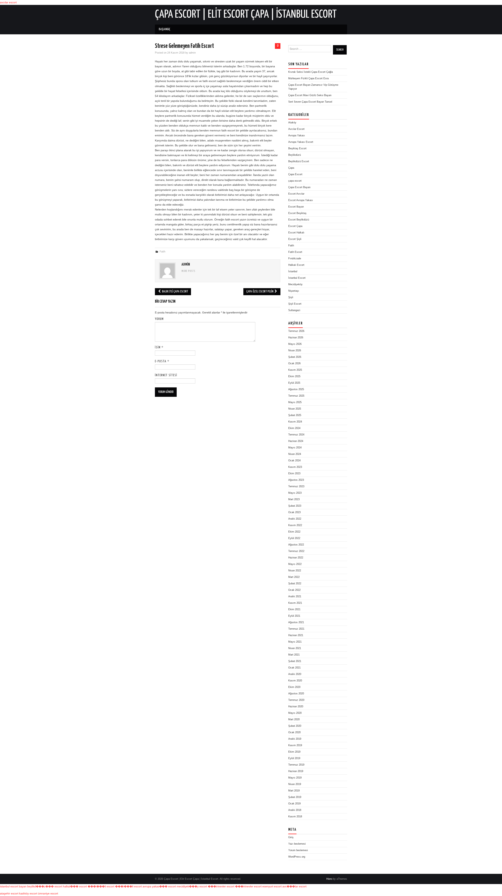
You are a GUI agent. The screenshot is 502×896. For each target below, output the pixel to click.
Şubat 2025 (294, 415)
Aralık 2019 (294, 739)
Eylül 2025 (294, 383)
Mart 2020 (294, 719)
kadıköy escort (28, 893)
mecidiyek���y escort (192, 886)
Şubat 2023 (294, 505)
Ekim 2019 (294, 751)
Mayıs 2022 (295, 564)
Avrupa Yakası (296, 135)
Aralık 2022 (294, 518)
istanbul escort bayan (13, 886)
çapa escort (295, 180)
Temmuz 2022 (296, 551)
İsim (159, 347)
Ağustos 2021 (296, 622)
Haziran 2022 (295, 557)
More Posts (188, 271)
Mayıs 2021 (295, 641)
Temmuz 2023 (296, 486)
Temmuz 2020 (296, 700)
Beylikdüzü (294, 155)
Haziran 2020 (295, 706)
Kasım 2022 (295, 525)
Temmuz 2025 (296, 395)
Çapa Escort (295, 174)
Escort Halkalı (296, 232)
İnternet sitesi (166, 375)
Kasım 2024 (295, 421)
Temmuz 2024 (296, 434)
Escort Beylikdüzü (298, 219)
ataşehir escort (9, 893)
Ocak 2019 (294, 803)
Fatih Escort (295, 252)
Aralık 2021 (294, 596)
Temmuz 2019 (296, 764)
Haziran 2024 (295, 441)
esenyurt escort (272, 886)
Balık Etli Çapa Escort (174, 291)
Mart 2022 (294, 577)
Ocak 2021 (294, 667)
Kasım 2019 (295, 745)
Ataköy (292, 122)
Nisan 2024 (294, 454)
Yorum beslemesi (298, 850)
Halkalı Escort (296, 265)
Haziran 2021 (295, 635)
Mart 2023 (294, 499)
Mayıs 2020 (295, 713)
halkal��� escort (75, 886)
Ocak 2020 (294, 732)
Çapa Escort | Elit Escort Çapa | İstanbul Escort (246, 14)
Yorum (159, 319)
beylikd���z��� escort (44, 886)
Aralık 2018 (294, 810)
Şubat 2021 (294, 661)
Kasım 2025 (295, 370)
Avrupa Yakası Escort (300, 142)
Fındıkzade (294, 258)
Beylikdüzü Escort (298, 161)
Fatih (162, 251)
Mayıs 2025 (295, 402)
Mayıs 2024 (295, 447)
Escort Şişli (294, 239)
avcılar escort (8, 2)
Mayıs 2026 (295, 344)
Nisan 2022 (294, 570)
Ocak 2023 (294, 512)
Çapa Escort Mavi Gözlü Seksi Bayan (309, 95)
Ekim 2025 (294, 376)
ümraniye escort (48, 893)
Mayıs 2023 (295, 493)
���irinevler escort (221, 886)
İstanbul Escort (297, 278)
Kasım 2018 (295, 816)
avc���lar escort (294, 886)
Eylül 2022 (294, 538)
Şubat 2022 (294, 583)
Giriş (291, 837)
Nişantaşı (293, 291)
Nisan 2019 (294, 784)
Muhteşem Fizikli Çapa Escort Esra (308, 78)
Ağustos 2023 (296, 480)
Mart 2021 (294, 654)
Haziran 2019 (295, 771)
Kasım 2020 (295, 680)
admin (192, 52)
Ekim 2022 (294, 531)
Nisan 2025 (294, 408)
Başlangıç (164, 29)
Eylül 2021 (294, 616)
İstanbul (292, 271)
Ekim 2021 (294, 609)
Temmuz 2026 (296, 331)
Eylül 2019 (294, 758)
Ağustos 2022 (296, 544)
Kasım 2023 (295, 467)
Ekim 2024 (294, 428)
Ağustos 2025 (296, 389)
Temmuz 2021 (296, 628)
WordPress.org (296, 856)
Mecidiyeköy (295, 284)
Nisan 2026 (294, 350)
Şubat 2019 (294, 797)
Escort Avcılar (296, 193)
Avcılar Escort (296, 129)
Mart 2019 (294, 790)
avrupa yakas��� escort (159, 886)
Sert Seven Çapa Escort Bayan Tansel (310, 101)
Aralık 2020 (294, 674)
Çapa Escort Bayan (299, 187)
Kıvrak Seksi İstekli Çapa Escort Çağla (310, 72)
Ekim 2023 (294, 473)
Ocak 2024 (294, 460)
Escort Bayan (296, 206)
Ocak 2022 (294, 590)
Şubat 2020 (294, 726)
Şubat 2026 (294, 357)
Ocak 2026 (294, 363)
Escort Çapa (295, 226)
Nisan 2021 (294, 648)
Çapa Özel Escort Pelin (260, 291)
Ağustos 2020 (296, 693)
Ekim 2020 (294, 687)
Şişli (290, 297)
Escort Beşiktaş (297, 213)
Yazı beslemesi (297, 843)
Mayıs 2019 (295, 777)
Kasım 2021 (295, 603)
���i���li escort (101, 886)
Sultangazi (294, 310)
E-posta (162, 361)
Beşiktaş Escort (297, 148)
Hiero (329, 879)
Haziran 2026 (295, 337)
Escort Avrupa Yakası (300, 200)
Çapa (291, 168)
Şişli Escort (294, 303)
